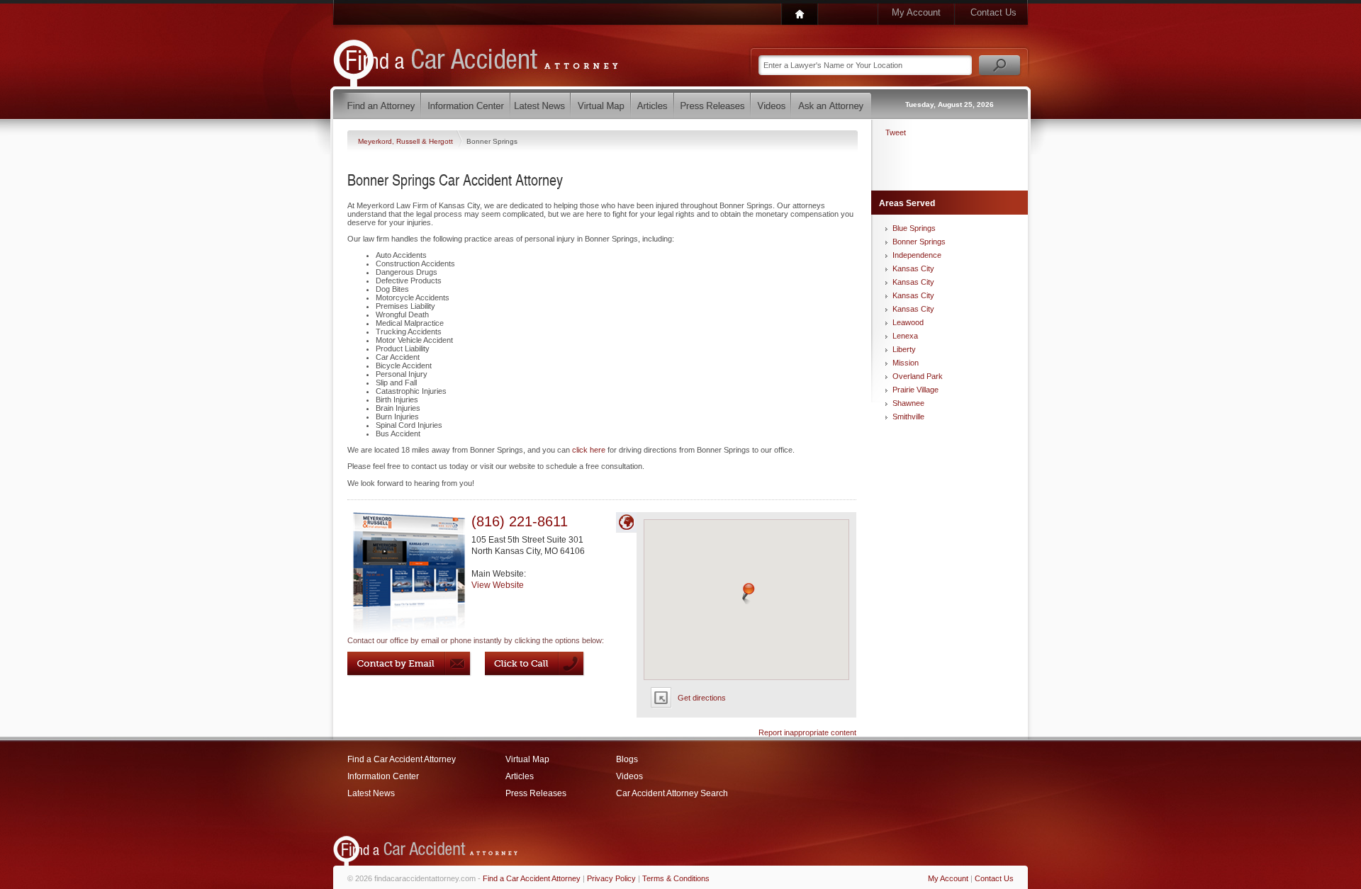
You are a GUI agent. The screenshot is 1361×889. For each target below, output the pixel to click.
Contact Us (993, 12)
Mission (905, 362)
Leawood (908, 322)
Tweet (895, 132)
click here (588, 450)
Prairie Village (915, 389)
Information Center (383, 776)
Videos (629, 776)
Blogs (627, 759)
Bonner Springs (919, 241)
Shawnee (908, 403)
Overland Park (917, 376)
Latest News (371, 793)
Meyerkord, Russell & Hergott (406, 141)
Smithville (908, 416)
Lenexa (905, 336)
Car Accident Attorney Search (672, 793)
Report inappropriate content (807, 732)
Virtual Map (527, 759)
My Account (916, 12)
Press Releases (535, 793)
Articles (519, 776)
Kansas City (913, 268)
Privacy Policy (611, 878)
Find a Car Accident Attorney (401, 759)
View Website (497, 585)
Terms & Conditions (676, 878)
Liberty (904, 349)
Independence (916, 255)
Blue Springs (914, 228)
